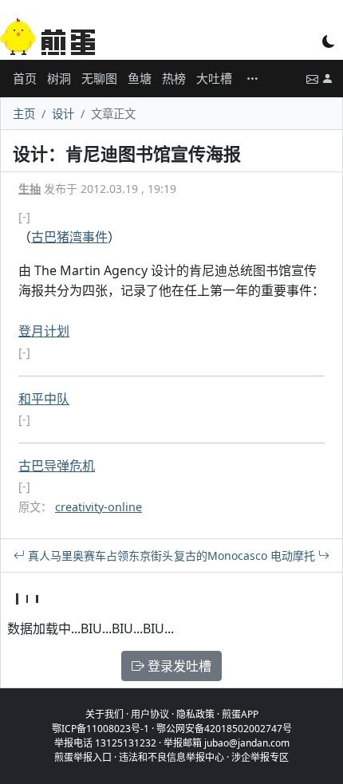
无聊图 (99, 78)
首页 (25, 78)
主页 (24, 113)
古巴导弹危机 (56, 466)
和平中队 (43, 399)
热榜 (174, 78)
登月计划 (43, 331)
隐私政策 (195, 714)
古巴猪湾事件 (69, 237)
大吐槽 (214, 78)
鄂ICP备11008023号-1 (100, 728)
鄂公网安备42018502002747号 (224, 728)
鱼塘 (140, 78)
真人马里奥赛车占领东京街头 (99, 555)
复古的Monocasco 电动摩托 (246, 555)
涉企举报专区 (260, 757)
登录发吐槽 (177, 666)
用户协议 (150, 714)
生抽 (29, 188)
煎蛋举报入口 (83, 757)
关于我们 (104, 714)
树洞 (59, 78)
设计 (63, 113)
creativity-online (98, 506)
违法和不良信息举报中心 (171, 757)
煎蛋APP (240, 714)
